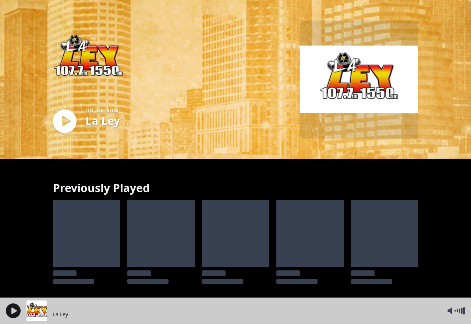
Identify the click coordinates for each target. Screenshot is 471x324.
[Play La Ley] (65, 121)
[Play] (13, 310)
